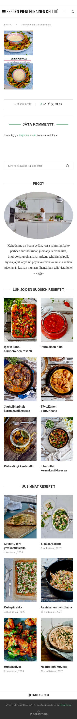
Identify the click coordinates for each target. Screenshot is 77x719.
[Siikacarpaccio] (57, 517)
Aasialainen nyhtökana (56, 607)
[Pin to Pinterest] (56, 104)
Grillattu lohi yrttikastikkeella (14, 545)
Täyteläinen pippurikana (49, 408)
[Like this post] (44, 104)
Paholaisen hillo (52, 346)
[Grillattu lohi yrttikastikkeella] (20, 517)
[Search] (73, 12)
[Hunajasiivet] (20, 640)
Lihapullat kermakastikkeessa (54, 468)
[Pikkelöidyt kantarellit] (20, 439)
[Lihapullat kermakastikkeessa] (57, 439)
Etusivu (8, 24)
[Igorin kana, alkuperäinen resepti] (20, 320)
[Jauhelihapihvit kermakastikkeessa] (20, 379)
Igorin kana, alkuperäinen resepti (18, 349)
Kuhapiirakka (13, 607)
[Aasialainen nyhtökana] (57, 580)
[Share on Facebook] (49, 104)
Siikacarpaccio (51, 543)
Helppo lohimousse (54, 666)
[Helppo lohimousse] (57, 640)
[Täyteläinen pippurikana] (57, 379)
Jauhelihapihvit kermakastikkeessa (17, 408)
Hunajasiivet (12, 666)
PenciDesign (65, 705)
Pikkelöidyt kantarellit (19, 466)
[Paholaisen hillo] (57, 320)
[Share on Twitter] (52, 104)
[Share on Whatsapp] (60, 104)
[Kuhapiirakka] (20, 580)
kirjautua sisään (27, 135)
